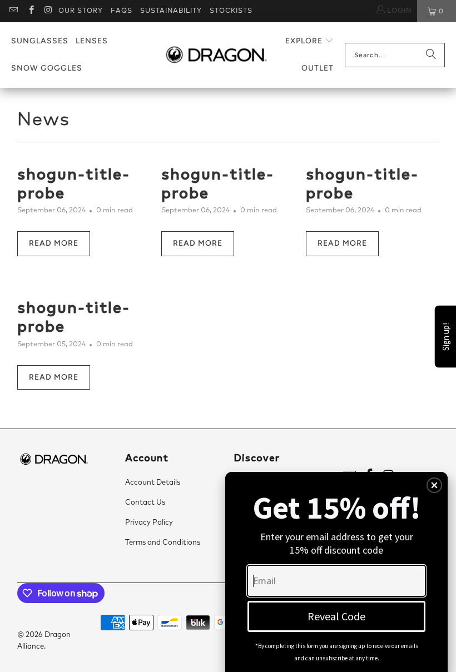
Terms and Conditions (162, 542)
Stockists (231, 11)
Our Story (80, 11)
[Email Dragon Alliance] (13, 11)
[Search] (431, 55)
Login (398, 11)
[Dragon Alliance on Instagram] (48, 11)
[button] (309, 41)
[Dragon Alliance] (216, 55)
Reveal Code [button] (336, 616)
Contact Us (145, 502)
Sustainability (171, 11)
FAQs (121, 11)
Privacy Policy (149, 522)
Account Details (152, 482)
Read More (53, 243)
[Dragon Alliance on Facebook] (30, 11)
